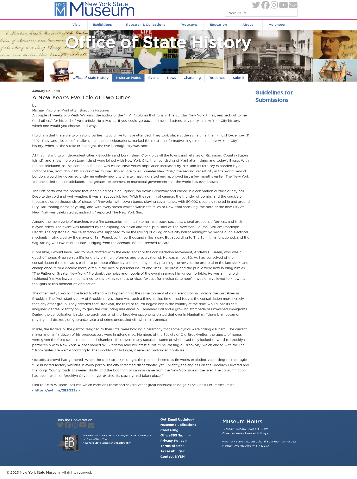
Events (153, 77)
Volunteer (277, 24)
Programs (189, 24)
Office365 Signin (174, 435)
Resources (216, 77)
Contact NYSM (172, 456)
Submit (238, 77)
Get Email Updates (176, 419)
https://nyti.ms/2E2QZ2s (56, 390)
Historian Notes (128, 77)
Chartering (192, 77)
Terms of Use (171, 446)
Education (218, 24)
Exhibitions (102, 24)
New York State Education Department (105, 443)
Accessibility (171, 451)
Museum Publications (178, 425)
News (171, 77)
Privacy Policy (172, 440)
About (247, 24)
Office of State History (158, 42)
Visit (76, 24)
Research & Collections (145, 24)
